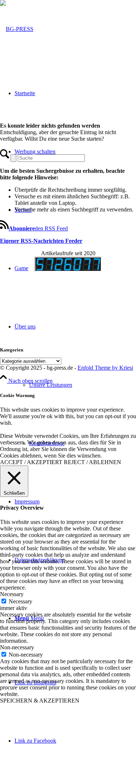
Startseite (25, 93)
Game (21, 268)
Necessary (20, 601)
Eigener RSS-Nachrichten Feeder (41, 241)
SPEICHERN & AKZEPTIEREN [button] (39, 700)
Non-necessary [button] (17, 647)
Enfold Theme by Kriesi (105, 368)
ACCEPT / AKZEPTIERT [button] (31, 462)
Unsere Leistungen (50, 385)
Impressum (27, 501)
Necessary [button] (12, 594)
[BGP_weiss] (16, 29)
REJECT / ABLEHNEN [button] (92, 462)
